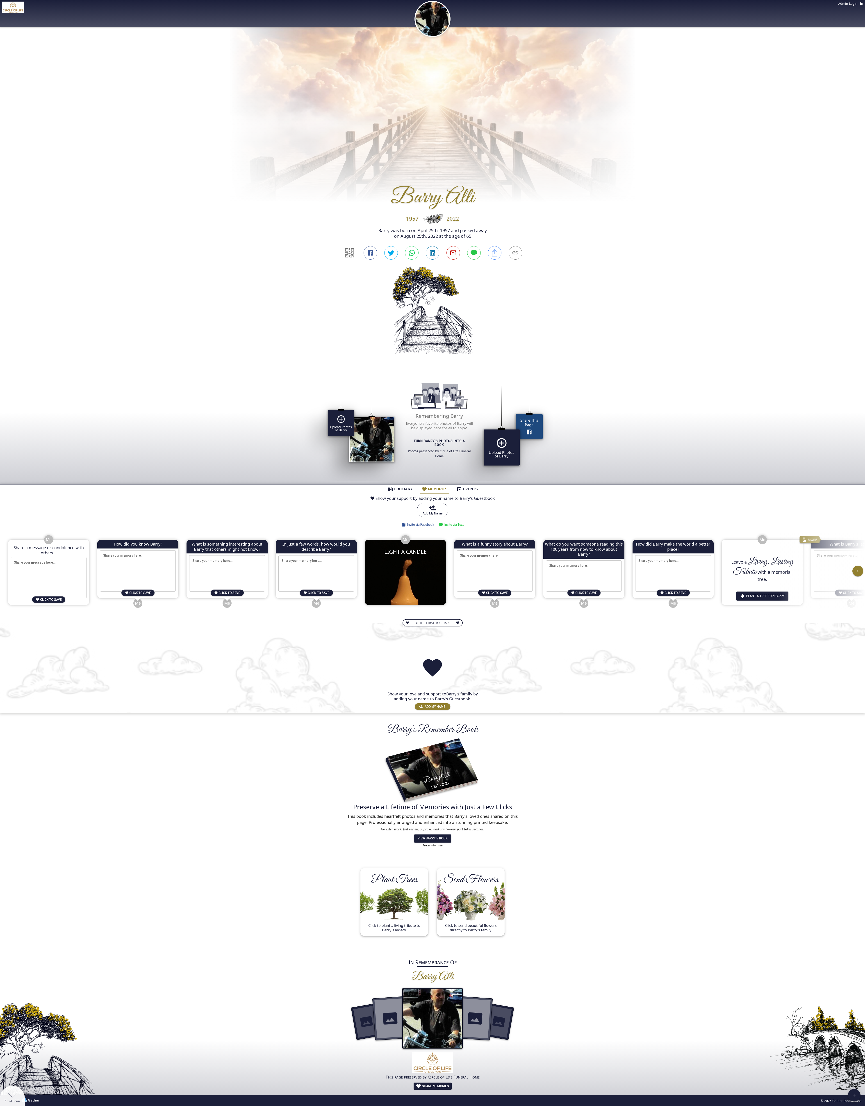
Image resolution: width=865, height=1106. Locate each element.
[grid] (432, 427)
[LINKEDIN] (432, 253)
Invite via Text (453, 524)
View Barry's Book (433, 838)
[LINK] (515, 253)
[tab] (400, 489)
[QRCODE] (349, 253)
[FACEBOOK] (370, 253)
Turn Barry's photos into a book (439, 443)
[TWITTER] (391, 253)
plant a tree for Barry (765, 596)
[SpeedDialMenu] (854, 1095)
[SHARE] (494, 253)
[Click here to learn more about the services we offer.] (432, 1063)
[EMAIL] (453, 253)
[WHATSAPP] (412, 253)
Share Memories (435, 1086)
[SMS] (474, 253)
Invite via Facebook (420, 524)
